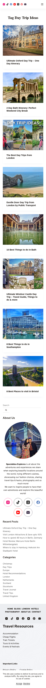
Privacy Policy (9, 670)
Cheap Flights (9, 637)
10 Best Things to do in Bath (21, 250)
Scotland (7, 583)
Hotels (35, 609)
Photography (12, 612)
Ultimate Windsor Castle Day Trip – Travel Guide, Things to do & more (22, 297)
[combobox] (22, 405)
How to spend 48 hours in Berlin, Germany (22, 538)
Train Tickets (9, 640)
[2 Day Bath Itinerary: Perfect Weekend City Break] (23, 87)
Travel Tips (8, 593)
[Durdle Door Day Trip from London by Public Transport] (23, 182)
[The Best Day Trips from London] (23, 135)
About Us (26, 612)
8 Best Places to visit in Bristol (23, 391)
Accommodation (10, 633)
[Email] (25, 4)
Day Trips (7, 567)
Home (10, 609)
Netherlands (8, 580)
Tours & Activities (11, 643)
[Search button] (6, 410)
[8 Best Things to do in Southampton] (23, 324)
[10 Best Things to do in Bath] (23, 229)
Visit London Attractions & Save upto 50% (22, 534)
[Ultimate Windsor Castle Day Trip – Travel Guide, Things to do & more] (23, 274)
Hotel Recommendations (14, 573)
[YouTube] (14, 4)
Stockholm (8, 586)
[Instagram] (4, 4)
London (6, 576)
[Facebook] (11, 4)
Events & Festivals (11, 646)
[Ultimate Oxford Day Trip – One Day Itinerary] (23, 40)
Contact (36, 612)
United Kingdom (10, 596)
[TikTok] (7, 4)
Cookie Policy (26, 670)
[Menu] (42, 4)
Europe (6, 570)
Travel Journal (9, 589)
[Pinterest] (22, 4)
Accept (19, 684)
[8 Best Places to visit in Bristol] (23, 371)
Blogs (17, 609)
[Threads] (18, 4)
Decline (26, 684)
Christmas (7, 563)
